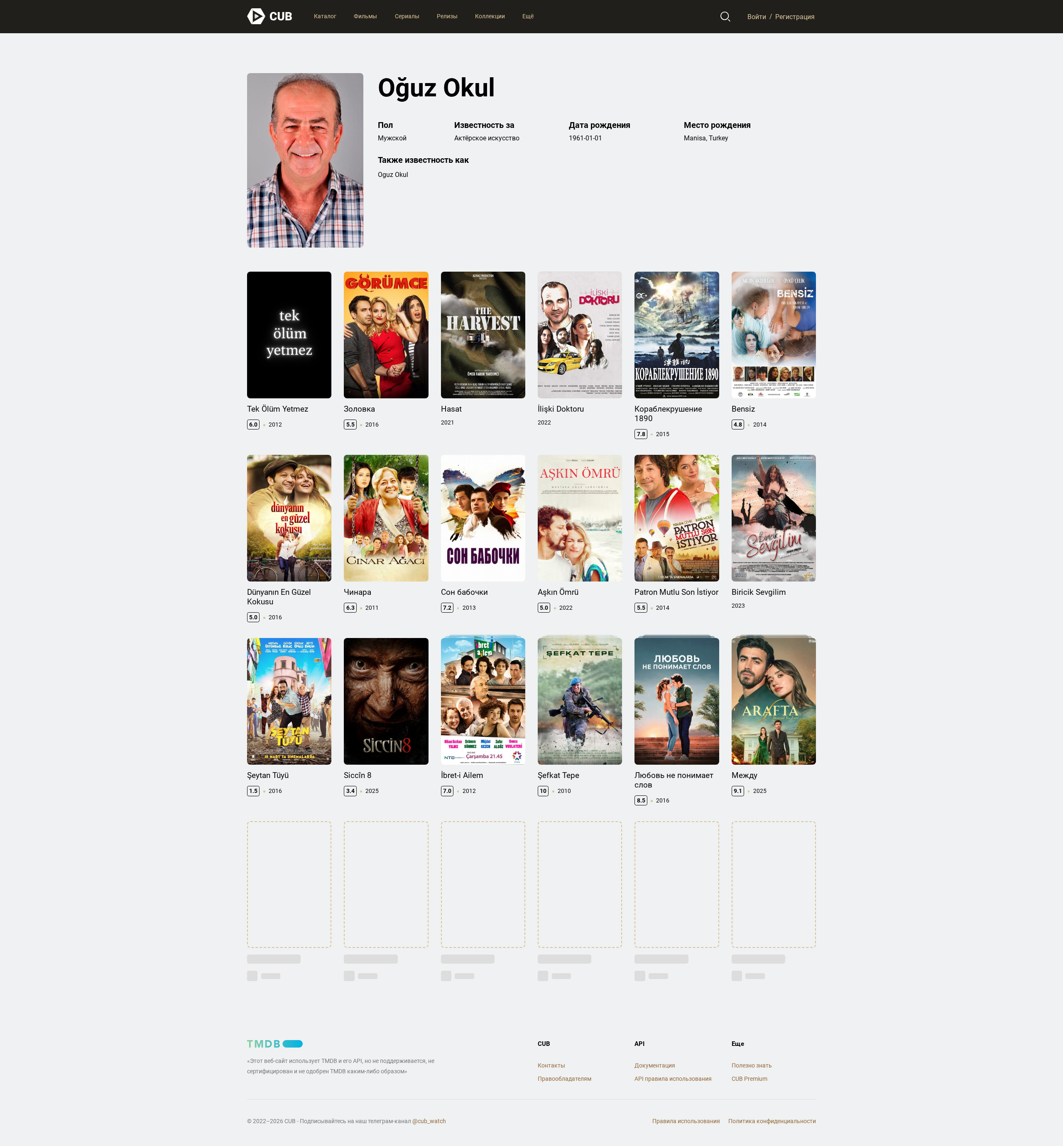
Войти (756, 16)
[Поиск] (725, 16)
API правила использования (673, 1078)
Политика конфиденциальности (772, 1121)
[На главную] (270, 16)
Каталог (325, 16)
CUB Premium (749, 1078)
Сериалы (407, 16)
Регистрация (795, 16)
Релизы (447, 16)
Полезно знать (752, 1065)
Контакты (551, 1065)
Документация (654, 1065)
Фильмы (365, 16)
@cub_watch (429, 1121)
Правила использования (686, 1121)
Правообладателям (564, 1078)
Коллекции (490, 16)
